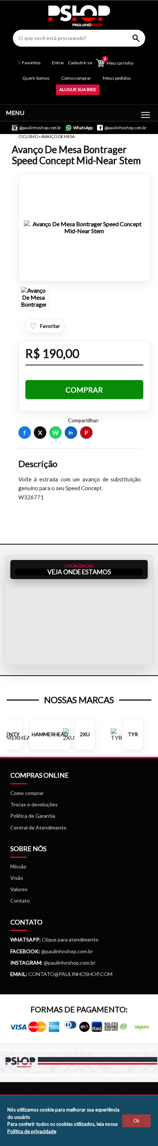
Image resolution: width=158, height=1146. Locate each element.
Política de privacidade (31, 1131)
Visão (16, 878)
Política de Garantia (32, 816)
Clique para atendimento (54, 939)
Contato (20, 900)
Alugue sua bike (77, 89)
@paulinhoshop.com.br (66, 951)
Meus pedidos (117, 78)
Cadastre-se (80, 62)
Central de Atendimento (38, 827)
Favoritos (29, 62)
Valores (19, 889)
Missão (18, 866)
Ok (136, 1121)
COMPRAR (84, 389)
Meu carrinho (118, 61)
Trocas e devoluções (34, 804)
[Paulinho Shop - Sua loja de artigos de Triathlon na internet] (79, 24)
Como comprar (76, 78)
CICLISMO (28, 136)
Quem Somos (36, 78)
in (71, 432)
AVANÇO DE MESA (58, 136)
